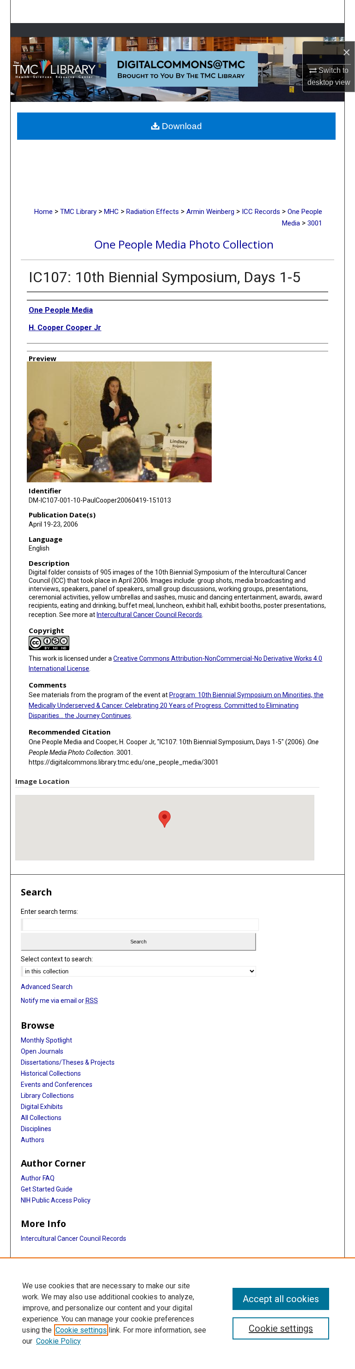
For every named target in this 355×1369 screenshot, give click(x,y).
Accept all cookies (281, 1298)
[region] (177, 1313)
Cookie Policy (58, 1341)
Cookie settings (81, 1330)
